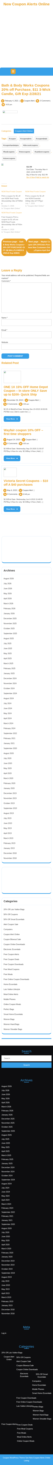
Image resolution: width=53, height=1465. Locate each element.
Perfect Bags (9, 1009)
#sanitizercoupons (42, 152)
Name (4, 318)
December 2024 (10, 678)
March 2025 (8, 663)
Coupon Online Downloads (14, 944)
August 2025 (9, 638)
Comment (6, 281)
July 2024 (7, 703)
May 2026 (8, 593)
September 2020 (10, 748)
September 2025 (10, 633)
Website (4, 342)
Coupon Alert (29, 101)
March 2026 (8, 603)
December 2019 (10, 793)
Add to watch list (42, 177)
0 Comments (13, 404)
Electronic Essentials (12, 949)
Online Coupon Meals (12, 1004)
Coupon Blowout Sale (12, 939)
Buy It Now (30, 177)
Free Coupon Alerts (11, 954)
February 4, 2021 (11, 101)
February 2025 (9, 668)
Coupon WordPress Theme (14, 1458)
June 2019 (8, 823)
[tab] (13, 71)
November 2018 (10, 858)
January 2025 (9, 673)
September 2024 (10, 693)
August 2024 (9, 698)
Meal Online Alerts (11, 994)
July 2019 (7, 818)
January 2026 (9, 613)
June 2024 (8, 708)
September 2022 (10, 733)
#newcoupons (24, 152)
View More (9, 418)
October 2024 (9, 688)
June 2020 (8, 763)
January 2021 (9, 743)
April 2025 (8, 658)
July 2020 (7, 758)
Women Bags (9, 1019)
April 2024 (8, 718)
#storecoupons (9, 158)
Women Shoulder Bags (13, 1029)
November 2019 (10, 798)
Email (4, 330)
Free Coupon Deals (11, 959)
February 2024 (9, 728)
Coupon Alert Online (24, 131)
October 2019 (9, 803)
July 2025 (7, 643)
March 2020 (8, 778)
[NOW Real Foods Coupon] (13, 200)
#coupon (12, 139)
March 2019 (8, 838)
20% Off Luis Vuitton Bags (14, 909)
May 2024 (8, 713)
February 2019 (9, 843)
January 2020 (9, 788)
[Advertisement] (26, 37)
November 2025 (10, 623)
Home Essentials (10, 984)
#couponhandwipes (11, 145)
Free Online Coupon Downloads (16, 979)
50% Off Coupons (11, 914)
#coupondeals (41, 139)
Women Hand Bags (11, 1024)
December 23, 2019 (15, 400)
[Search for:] (26, 1058)
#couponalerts (26, 139)
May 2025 (8, 653)
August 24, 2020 (14, 439)
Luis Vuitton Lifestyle (12, 989)
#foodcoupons (9, 152)
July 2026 (7, 583)
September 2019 (10, 808)
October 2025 (9, 628)
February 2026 (9, 608)
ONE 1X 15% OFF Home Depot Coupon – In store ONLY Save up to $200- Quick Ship (26, 390)
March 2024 (8, 723)
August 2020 (9, 753)
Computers (8, 929)
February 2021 (9, 738)
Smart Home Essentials (13, 1014)
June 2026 (8, 588)
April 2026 (8, 598)
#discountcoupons (30, 145)
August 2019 (9, 813)
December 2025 (10, 618)
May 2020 (8, 768)
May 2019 (8, 828)
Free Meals (8, 974)
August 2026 (9, 578)
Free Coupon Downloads (14, 964)
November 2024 (10, 683)
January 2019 (9, 848)
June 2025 (8, 648)
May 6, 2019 (12, 490)
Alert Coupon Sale (11, 924)
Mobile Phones (10, 999)
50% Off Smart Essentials (14, 919)
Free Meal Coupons (11, 969)
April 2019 (8, 833)
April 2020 (8, 773)
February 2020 (9, 783)
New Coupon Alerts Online (26, 4)
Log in (3, 1333)
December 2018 (10, 853)
